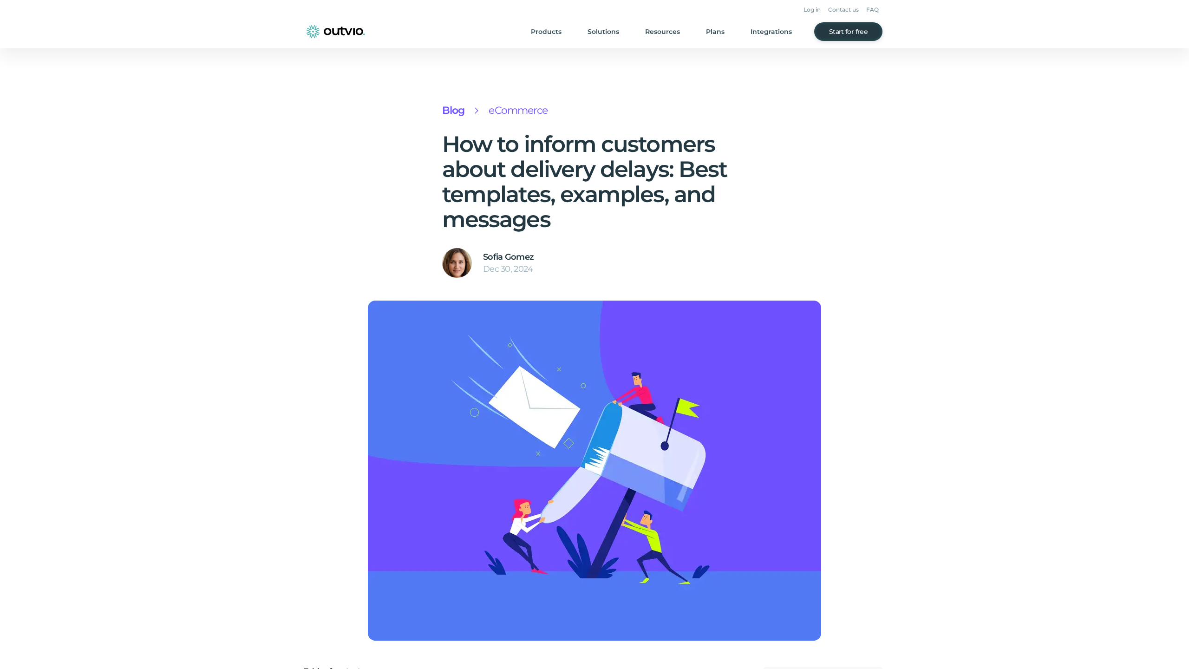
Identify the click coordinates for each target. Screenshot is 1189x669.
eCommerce (518, 110)
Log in (812, 9)
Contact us (843, 9)
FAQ (872, 9)
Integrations (771, 31)
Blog (453, 110)
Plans (715, 31)
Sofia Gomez (508, 257)
